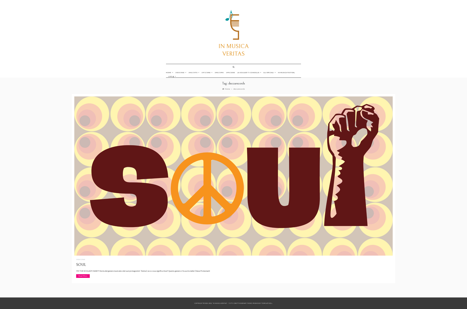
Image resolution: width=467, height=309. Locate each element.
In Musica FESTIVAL (286, 72)
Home (168, 72)
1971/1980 (206, 72)
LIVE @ (171, 76)
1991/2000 (230, 72)
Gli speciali (268, 72)
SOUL (81, 265)
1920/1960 (179, 72)
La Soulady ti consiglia (248, 72)
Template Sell (266, 303)
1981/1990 (219, 72)
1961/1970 (193, 72)
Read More (83, 276)
